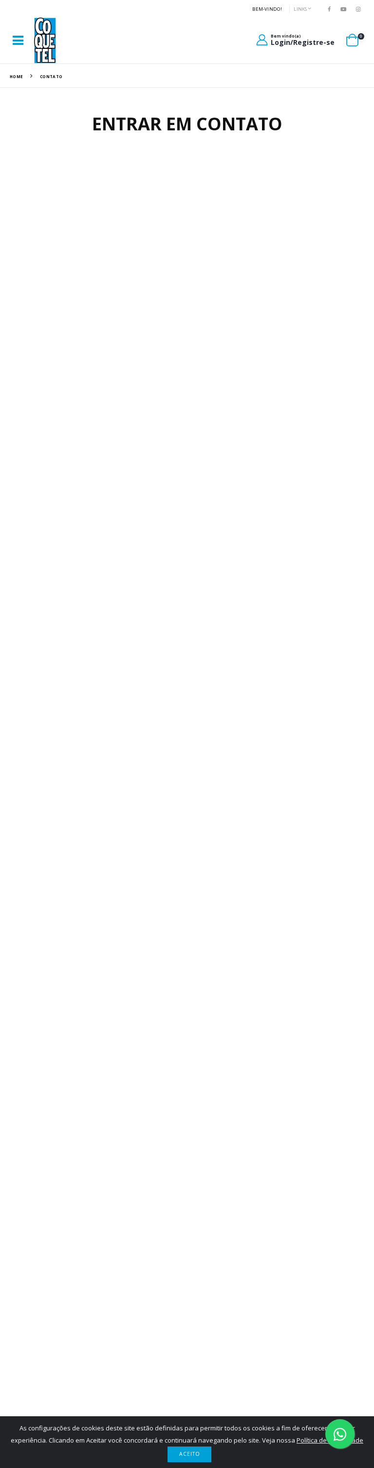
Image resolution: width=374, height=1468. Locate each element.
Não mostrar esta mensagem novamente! (90, 736)
